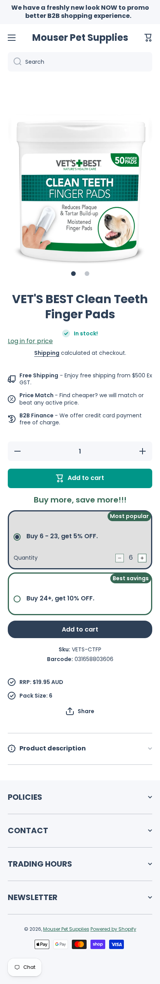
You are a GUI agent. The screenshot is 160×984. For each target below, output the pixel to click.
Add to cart (80, 629)
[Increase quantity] (142, 558)
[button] (148, 38)
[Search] (14, 62)
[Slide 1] (73, 273)
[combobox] (80, 62)
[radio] (80, 539)
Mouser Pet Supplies (66, 929)
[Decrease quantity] (119, 558)
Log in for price (30, 341)
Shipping (46, 352)
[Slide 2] (87, 273)
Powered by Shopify (113, 929)
